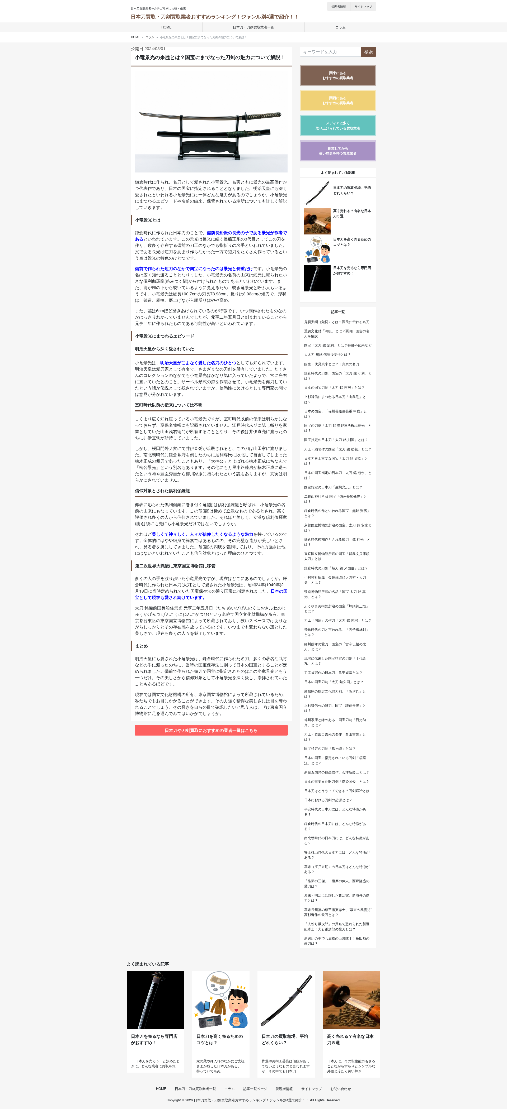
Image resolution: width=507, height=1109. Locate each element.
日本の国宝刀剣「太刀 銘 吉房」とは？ (334, 387)
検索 (368, 52)
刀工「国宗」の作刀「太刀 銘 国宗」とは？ (338, 620)
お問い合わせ (340, 1088)
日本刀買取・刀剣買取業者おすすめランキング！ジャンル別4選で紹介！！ (215, 16)
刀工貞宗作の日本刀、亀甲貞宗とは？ (333, 672)
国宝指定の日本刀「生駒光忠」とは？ (333, 486)
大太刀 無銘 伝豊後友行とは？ (327, 354)
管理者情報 (338, 6)
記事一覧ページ (255, 1088)
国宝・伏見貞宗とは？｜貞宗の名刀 (331, 363)
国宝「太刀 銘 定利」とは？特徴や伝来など (338, 345)
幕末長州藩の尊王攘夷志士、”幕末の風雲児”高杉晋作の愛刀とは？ (338, 912)
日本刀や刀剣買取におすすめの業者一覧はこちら (211, 730)
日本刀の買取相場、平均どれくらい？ (285, 1039)
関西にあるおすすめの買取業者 (337, 100)
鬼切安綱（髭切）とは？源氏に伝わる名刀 (336, 321)
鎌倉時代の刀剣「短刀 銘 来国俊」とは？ (336, 567)
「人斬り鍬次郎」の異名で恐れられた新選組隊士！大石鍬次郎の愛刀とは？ (336, 926)
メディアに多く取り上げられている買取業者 (338, 125)
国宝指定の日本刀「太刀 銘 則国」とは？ (336, 439)
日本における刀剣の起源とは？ (328, 799)
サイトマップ (363, 6)
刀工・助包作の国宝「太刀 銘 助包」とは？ (338, 449)
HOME (166, 27)
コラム (340, 27)
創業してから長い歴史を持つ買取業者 (338, 151)
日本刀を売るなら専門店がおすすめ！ (154, 1039)
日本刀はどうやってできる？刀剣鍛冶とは (336, 790)
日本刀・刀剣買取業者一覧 (253, 27)
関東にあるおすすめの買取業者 (337, 75)
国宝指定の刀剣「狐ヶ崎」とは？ (330, 748)
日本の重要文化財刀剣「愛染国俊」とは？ (336, 781)
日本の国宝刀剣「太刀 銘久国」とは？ (334, 681)
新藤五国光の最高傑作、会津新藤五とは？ (336, 772)
